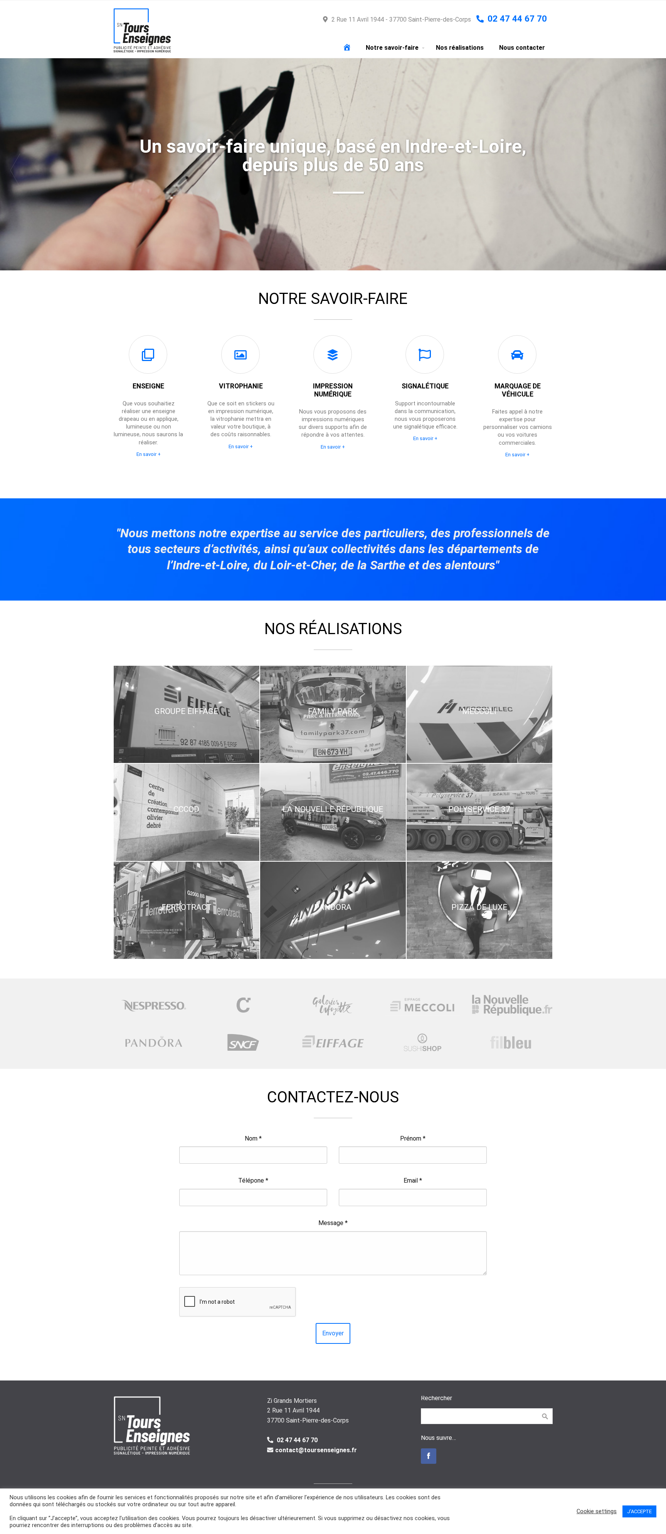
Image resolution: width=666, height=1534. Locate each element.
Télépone (253, 1180)
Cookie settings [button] (597, 1511)
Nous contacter (522, 47)
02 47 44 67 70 (296, 1440)
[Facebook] (428, 1456)
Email (413, 1180)
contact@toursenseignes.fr (316, 1450)
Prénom (413, 1138)
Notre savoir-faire (392, 47)
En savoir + (148, 454)
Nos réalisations (460, 47)
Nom (253, 1138)
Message (333, 1223)
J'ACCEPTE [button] (639, 1511)
